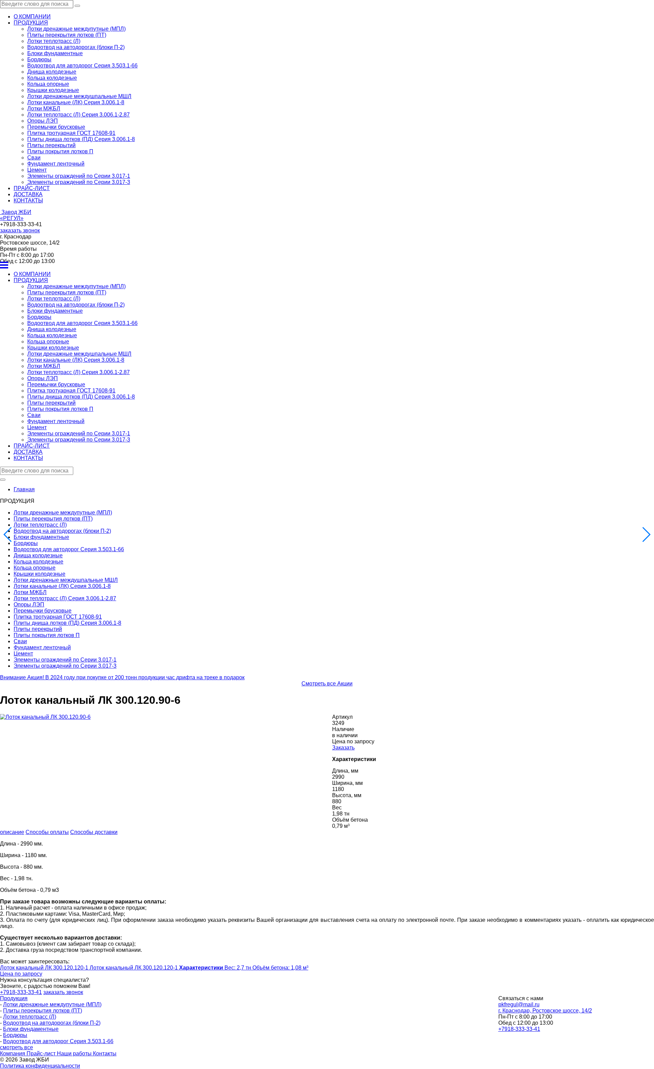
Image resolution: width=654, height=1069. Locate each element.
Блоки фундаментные (55, 53)
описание (12, 832)
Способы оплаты (47, 832)
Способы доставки (94, 832)
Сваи (34, 157)
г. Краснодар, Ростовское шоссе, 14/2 (545, 1010)
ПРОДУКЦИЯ (31, 23)
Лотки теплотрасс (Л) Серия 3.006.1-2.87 (78, 115)
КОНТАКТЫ (28, 200)
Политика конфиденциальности (40, 1066)
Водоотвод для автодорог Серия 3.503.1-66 (82, 65)
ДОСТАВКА (28, 194)
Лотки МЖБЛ (43, 108)
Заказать (343, 747)
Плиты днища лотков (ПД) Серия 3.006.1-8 (81, 139)
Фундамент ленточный (55, 164)
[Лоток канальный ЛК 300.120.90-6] (45, 717)
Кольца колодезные (52, 78)
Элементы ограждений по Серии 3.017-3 (78, 182)
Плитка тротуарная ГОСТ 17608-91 (71, 133)
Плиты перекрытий (51, 145)
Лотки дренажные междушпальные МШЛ (79, 96)
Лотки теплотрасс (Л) (53, 41)
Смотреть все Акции (327, 683)
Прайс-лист (42, 1053)
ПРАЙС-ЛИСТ (32, 188)
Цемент (37, 170)
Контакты (104, 1053)
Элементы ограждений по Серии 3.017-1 (78, 176)
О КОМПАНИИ (32, 16)
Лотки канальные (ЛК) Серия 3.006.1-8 (75, 102)
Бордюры (39, 59)
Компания (13, 1053)
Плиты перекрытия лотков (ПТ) (66, 35)
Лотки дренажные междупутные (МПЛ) (76, 29)
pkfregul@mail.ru (519, 1004)
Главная (24, 489)
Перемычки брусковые (56, 127)
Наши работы (75, 1053)
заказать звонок (20, 230)
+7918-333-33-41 (519, 1029)
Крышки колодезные (53, 90)
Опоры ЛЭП (42, 121)
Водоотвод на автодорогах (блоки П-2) (76, 47)
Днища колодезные (51, 72)
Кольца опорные (48, 84)
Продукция (14, 998)
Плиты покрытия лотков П (60, 151)
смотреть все (16, 1047)
